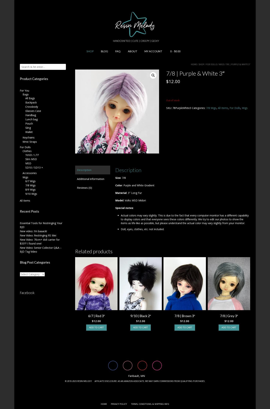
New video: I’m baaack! (33, 231)
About (132, 51)
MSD (28, 163)
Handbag (30, 115)
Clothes (27, 151)
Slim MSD (31, 159)
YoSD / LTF (32, 155)
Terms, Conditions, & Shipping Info (150, 404)
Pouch (29, 123)
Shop (90, 51)
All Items (223, 108)
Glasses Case (33, 111)
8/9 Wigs (30, 189)
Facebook (27, 293)
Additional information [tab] (90, 179)
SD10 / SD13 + (34, 167)
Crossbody (31, 106)
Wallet (29, 132)
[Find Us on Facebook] (18, 4)
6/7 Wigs (30, 181)
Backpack (31, 102)
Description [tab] (84, 170)
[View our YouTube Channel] (27, 4)
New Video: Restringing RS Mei (38, 235)
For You (24, 90)
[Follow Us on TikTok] (22, 4)
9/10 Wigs (31, 194)
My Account (153, 51)
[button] (153, 75)
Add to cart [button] (96, 327)
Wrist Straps (30, 141)
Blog (104, 51)
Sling (28, 127)
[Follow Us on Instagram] (31, 4)
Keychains (29, 137)
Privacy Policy (119, 404)
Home (194, 64)
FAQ (117, 51)
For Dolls (211, 64)
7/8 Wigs (211, 108)
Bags (26, 94)
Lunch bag (31, 119)
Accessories (30, 173)
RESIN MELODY (84, 381)
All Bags (30, 98)
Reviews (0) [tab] (84, 187)
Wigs (221, 64)
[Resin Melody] (135, 24)
